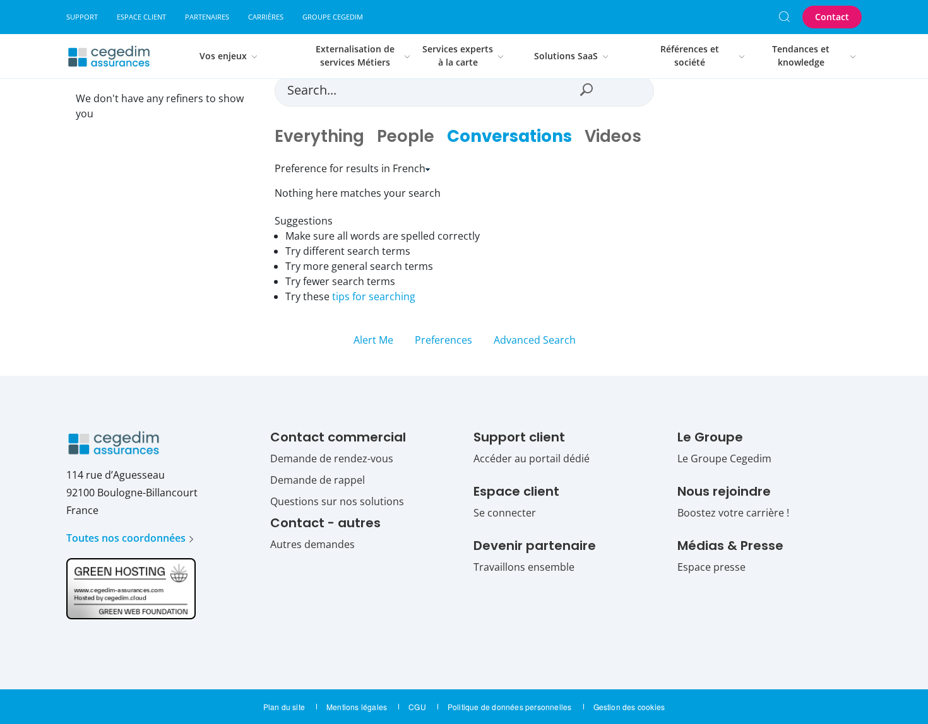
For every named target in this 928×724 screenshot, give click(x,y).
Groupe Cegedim (332, 16)
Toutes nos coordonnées (126, 538)
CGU (417, 706)
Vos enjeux (223, 56)
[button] (586, 89)
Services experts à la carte (457, 56)
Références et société (689, 56)
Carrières (265, 16)
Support (82, 16)
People (405, 136)
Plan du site (284, 706)
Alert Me (375, 340)
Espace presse (711, 567)
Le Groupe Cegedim (724, 458)
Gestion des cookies (629, 706)
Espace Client (141, 16)
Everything (319, 136)
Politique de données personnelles (510, 706)
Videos (613, 136)
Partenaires (207, 16)
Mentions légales (356, 706)
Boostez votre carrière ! (733, 513)
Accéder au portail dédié (531, 458)
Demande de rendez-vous (331, 458)
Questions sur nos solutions (337, 501)
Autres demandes (312, 544)
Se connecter (504, 513)
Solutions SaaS (566, 56)
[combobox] (431, 89)
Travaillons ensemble (523, 567)
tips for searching (373, 296)
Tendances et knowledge (801, 56)
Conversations (509, 136)
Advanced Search (535, 340)
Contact (832, 17)
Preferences (443, 340)
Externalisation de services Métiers (355, 56)
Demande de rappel (317, 480)
